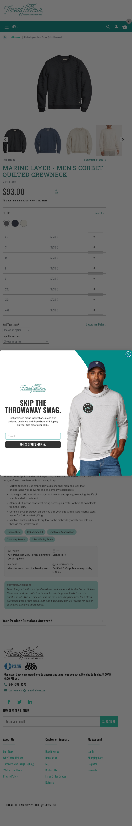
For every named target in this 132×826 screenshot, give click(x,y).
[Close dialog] (128, 354)
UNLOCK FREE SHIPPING (33, 444)
